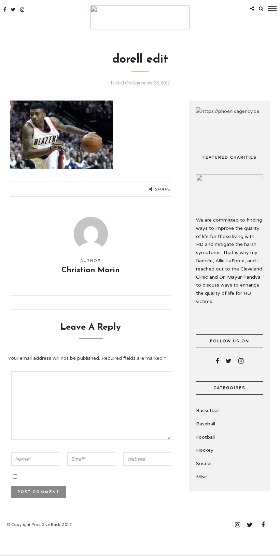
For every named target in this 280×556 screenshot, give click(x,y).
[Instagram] (22, 9)
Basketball (208, 410)
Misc (201, 477)
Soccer (204, 463)
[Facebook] (217, 361)
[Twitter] (229, 361)
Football (205, 437)
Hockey (204, 450)
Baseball (205, 424)
